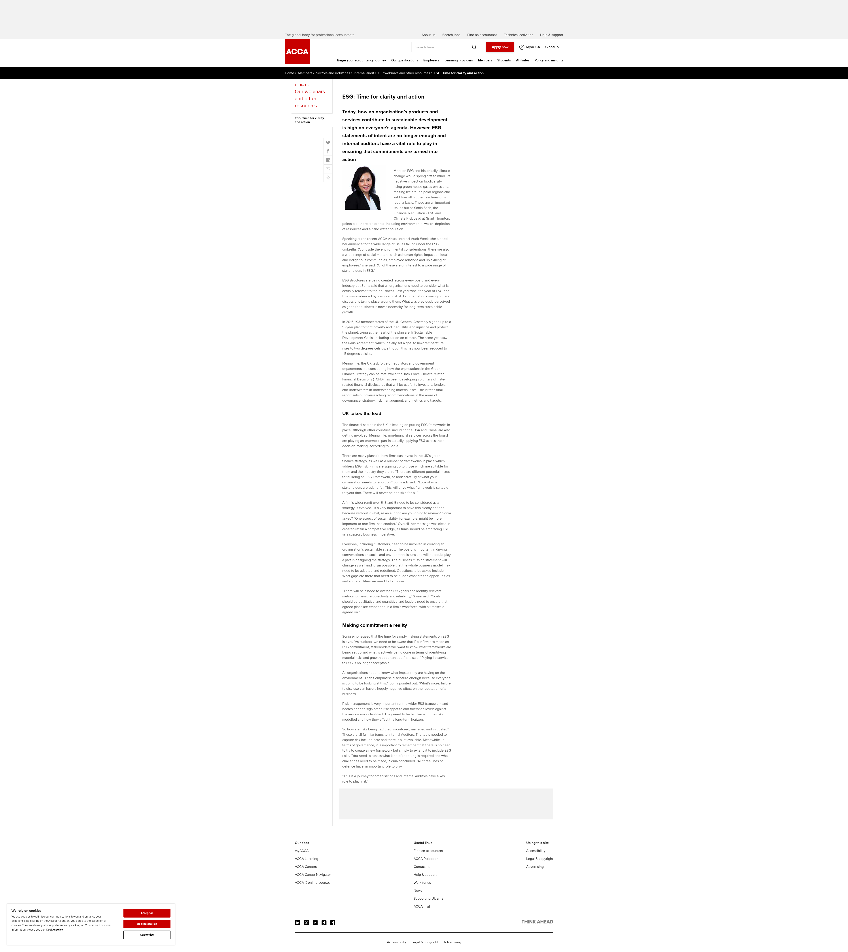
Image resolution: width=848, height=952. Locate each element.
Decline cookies (147, 924)
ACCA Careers (306, 867)
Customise (147, 935)
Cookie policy (54, 929)
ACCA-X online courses (312, 882)
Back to (310, 96)
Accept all (147, 913)
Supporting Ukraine (428, 898)
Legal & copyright (539, 859)
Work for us (422, 882)
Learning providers (459, 60)
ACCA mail (422, 906)
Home (289, 73)
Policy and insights (549, 60)
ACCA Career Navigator (313, 874)
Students (504, 60)
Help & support (425, 874)
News (418, 890)
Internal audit (364, 73)
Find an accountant (428, 851)
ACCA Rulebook (426, 859)
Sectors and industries (333, 73)
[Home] (297, 63)
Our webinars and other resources (404, 73)
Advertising (535, 867)
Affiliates (522, 60)
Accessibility (535, 851)
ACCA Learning (306, 859)
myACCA (302, 851)
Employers (431, 60)
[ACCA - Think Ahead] (537, 922)
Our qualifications (404, 60)
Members (485, 60)
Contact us (422, 867)
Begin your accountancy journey (361, 60)
